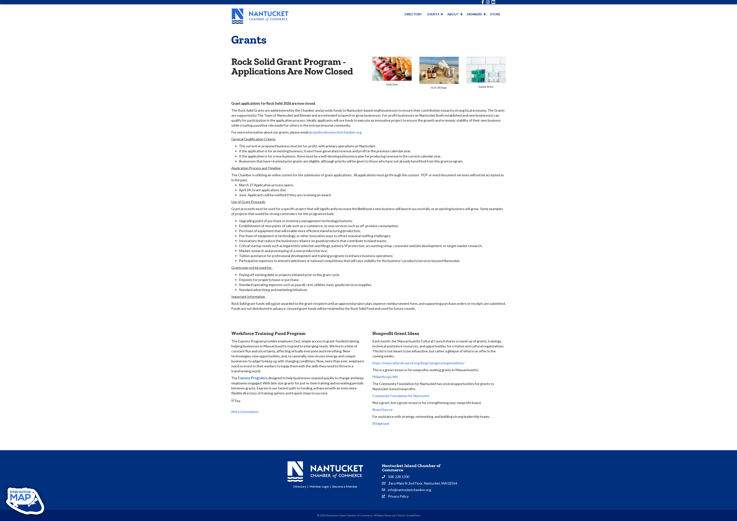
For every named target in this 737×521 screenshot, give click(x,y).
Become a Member (345, 486)
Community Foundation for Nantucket (400, 396)
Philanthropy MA (385, 377)
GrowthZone (413, 515)
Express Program (251, 378)
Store (495, 14)
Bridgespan (381, 423)
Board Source (382, 409)
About (453, 14)
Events (433, 14)
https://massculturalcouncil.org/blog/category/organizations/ (418, 363)
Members (474, 14)
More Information (244, 412)
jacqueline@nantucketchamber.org (335, 132)
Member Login (319, 486)
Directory (413, 14)
